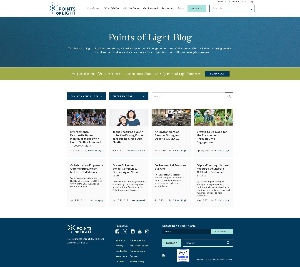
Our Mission (93, 8)
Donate (196, 8)
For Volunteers (137, 251)
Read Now (217, 73)
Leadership (121, 251)
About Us (222, 1)
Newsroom (121, 256)
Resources (168, 8)
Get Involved (150, 8)
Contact (134, 256)
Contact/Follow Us (237, 1)
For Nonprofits (137, 240)
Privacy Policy (137, 261)
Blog (251, 1)
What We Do (111, 8)
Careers (119, 261)
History (119, 245)
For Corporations (139, 245)
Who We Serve (131, 8)
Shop (181, 8)
